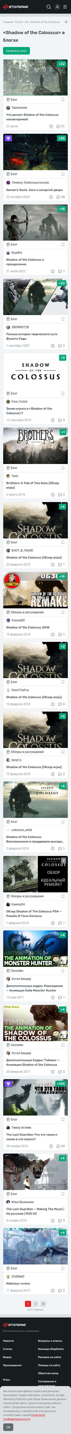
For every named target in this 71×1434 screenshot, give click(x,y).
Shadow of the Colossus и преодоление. (25, 262)
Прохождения (12, 1365)
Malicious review (18, 1283)
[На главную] (15, 7)
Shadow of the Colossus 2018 (27, 627)
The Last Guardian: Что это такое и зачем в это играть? (31, 1137)
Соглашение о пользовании (47, 1383)
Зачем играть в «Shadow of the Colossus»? (29, 411)
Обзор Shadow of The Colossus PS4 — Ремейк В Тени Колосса (34, 914)
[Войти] (57, 6)
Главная (8, 21)
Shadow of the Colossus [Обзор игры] (34, 557)
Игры (6, 1379)
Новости (8, 1340)
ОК (8, 1427)
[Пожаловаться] (51, 126)
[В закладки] (63, 100)
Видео (7, 1357)
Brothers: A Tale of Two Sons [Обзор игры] (32, 485)
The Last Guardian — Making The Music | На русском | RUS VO (35, 1211)
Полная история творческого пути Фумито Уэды (31, 336)
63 (63, 1146)
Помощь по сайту (49, 1365)
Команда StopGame (51, 1349)
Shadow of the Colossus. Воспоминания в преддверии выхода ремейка (34, 839)
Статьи (7, 1349)
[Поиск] (49, 7)
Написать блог (16, 51)
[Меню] (65, 7)
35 (63, 197)
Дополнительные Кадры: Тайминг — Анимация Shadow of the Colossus (33, 1062)
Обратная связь (48, 1373)
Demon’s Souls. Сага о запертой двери (34, 190)
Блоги (19, 21)
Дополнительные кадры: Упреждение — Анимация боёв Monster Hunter (34, 988)
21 (63, 126)
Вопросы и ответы (50, 1340)
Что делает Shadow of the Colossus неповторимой (32, 117)
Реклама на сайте (49, 1357)
